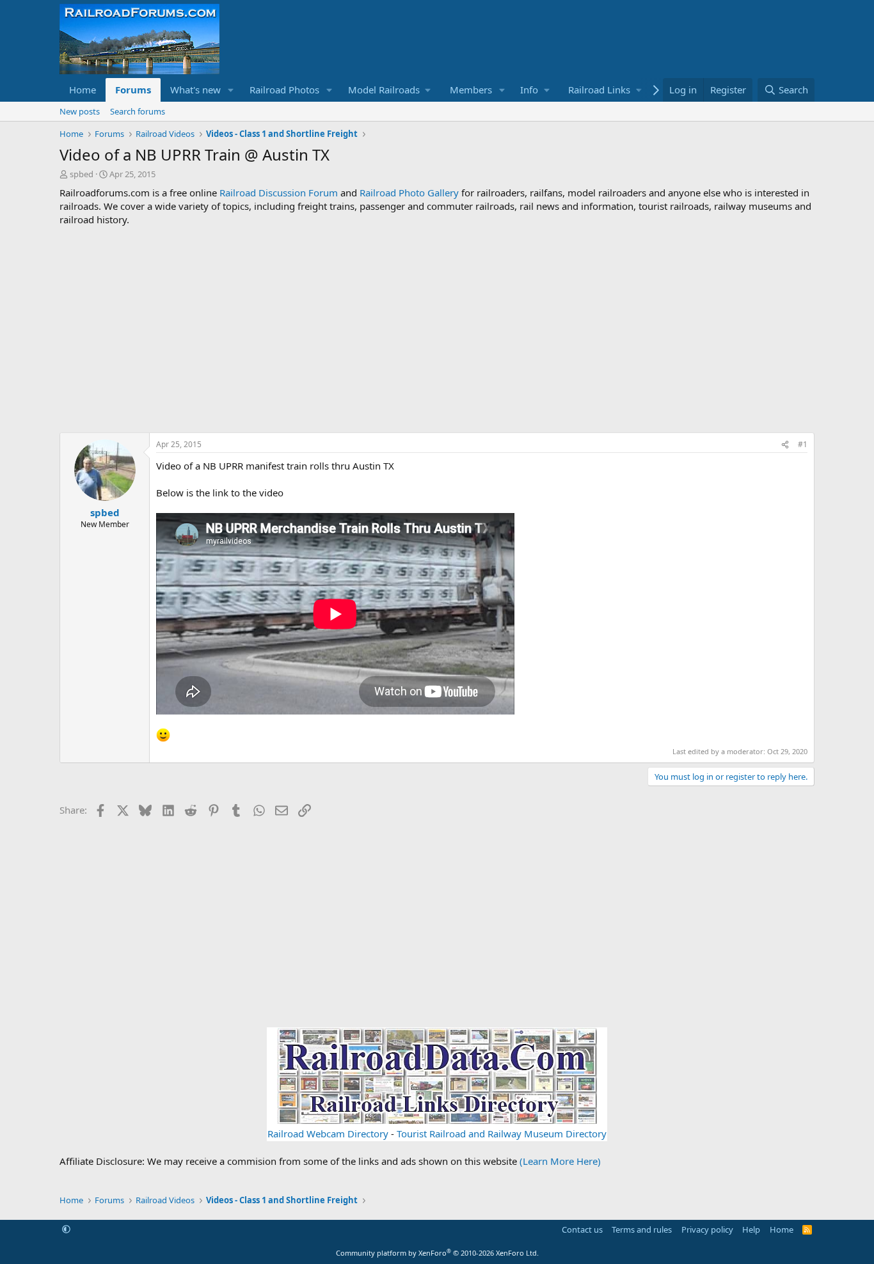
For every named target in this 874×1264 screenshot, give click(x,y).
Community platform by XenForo (437, 1253)
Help (751, 1229)
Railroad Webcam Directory (327, 1133)
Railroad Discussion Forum (278, 192)
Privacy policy (707, 1229)
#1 (802, 444)
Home (82, 89)
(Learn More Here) (560, 1161)
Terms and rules (642, 1229)
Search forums (137, 111)
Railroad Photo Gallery (409, 192)
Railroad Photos (284, 89)
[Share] (785, 445)
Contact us (582, 1229)
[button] (231, 90)
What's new (195, 89)
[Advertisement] (437, 329)
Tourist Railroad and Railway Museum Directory (502, 1133)
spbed (81, 174)
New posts (80, 111)
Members (471, 89)
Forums (133, 89)
